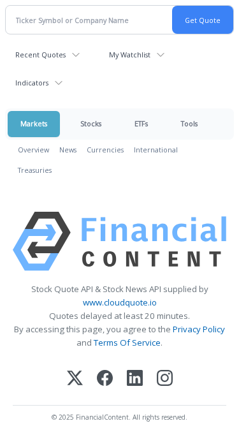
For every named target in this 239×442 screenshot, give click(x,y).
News (67, 149)
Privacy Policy (199, 329)
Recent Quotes (40, 54)
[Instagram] (165, 379)
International (156, 149)
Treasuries (35, 170)
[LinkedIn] (135, 379)
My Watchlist (129, 54)
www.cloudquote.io (120, 302)
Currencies (105, 149)
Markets (33, 123)
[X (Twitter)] (75, 379)
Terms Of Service (127, 342)
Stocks (90, 123)
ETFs (141, 123)
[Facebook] (105, 379)
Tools (189, 123)
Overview (33, 149)
